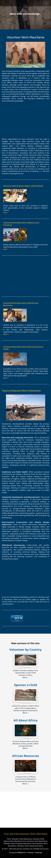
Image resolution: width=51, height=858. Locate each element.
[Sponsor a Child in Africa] (25, 701)
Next (48, 15)
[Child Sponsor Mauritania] (15, 315)
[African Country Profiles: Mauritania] (15, 359)
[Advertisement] (25, 119)
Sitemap (38, 852)
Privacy (30, 852)
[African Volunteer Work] (25, 665)
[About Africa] (25, 736)
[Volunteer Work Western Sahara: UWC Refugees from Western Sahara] (15, 195)
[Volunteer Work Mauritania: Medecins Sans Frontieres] (15, 234)
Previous (3, 15)
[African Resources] (25, 771)
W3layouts (21, 852)
